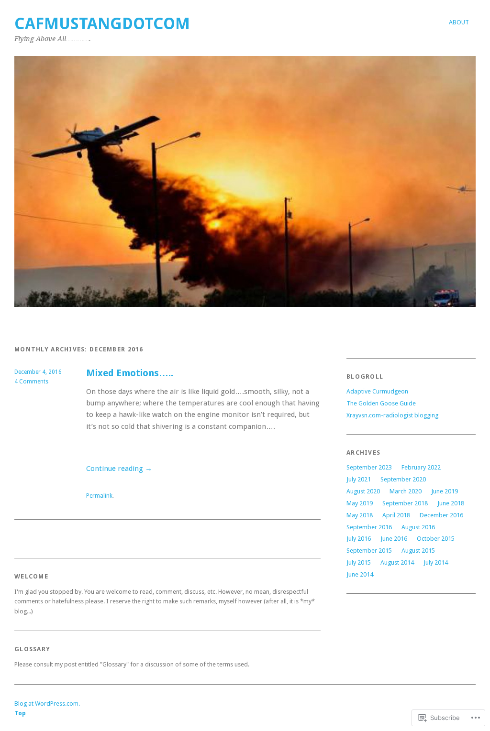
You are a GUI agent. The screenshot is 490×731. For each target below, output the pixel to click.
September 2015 (369, 550)
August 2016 (418, 527)
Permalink (99, 495)
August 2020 (363, 491)
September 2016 (369, 527)
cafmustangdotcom (102, 23)
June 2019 (444, 491)
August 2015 (418, 550)
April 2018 (396, 515)
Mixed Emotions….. (129, 373)
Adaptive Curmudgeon (377, 391)
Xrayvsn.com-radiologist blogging (392, 415)
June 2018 (450, 503)
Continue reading (119, 468)
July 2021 (358, 479)
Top (20, 713)
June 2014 (359, 574)
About (459, 22)
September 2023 (369, 467)
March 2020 (406, 491)
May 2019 (359, 503)
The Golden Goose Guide (381, 403)
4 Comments (31, 381)
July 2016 (358, 538)
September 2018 (405, 503)
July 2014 (435, 562)
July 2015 (358, 562)
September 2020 (403, 479)
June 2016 (393, 538)
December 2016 (441, 515)
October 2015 (436, 538)
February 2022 (421, 467)
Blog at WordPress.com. (47, 703)
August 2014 (397, 562)
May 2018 (359, 515)
